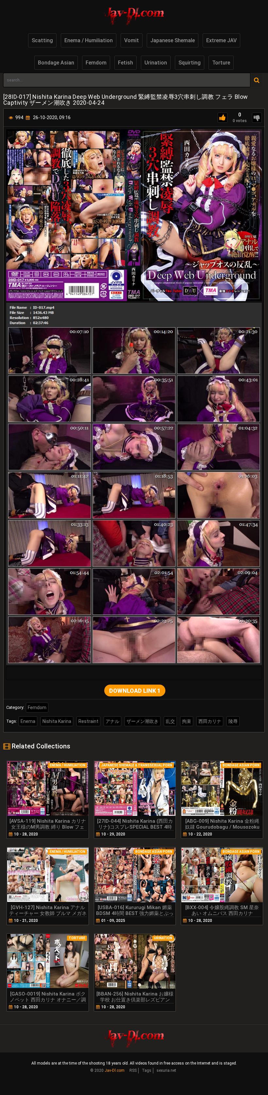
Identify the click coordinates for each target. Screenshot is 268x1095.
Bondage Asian (56, 63)
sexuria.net (166, 1070)
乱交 (170, 721)
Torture (221, 63)
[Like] (222, 118)
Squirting (189, 63)
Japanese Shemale (172, 40)
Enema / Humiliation (88, 40)
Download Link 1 (134, 690)
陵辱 (233, 721)
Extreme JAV (221, 40)
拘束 (186, 721)
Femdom (96, 63)
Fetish (125, 63)
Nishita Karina (56, 721)
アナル (112, 721)
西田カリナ (209, 721)
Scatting (42, 40)
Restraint (88, 721)
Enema (28, 721)
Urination (155, 63)
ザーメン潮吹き (142, 721)
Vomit (131, 40)
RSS (133, 1070)
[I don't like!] (257, 118)
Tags (146, 1070)
